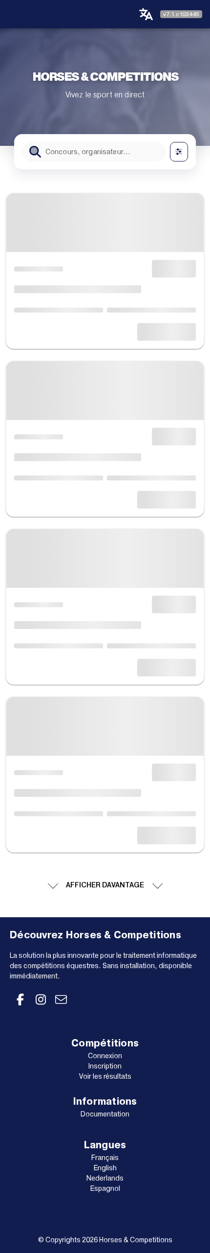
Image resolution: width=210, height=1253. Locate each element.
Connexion (105, 1056)
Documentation (105, 1114)
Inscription (105, 1066)
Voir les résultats (105, 1076)
